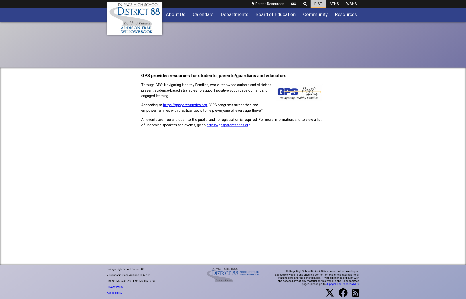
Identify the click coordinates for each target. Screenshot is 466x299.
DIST (318, 4)
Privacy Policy (115, 287)
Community (315, 14)
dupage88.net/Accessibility (342, 284)
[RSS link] (353, 295)
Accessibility (114, 292)
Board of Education (276, 14)
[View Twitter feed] (328, 295)
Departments (234, 14)
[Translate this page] (294, 4)
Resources (346, 14)
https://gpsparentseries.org (185, 105)
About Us (175, 14)
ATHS (334, 4)
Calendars (203, 14)
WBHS (351, 4)
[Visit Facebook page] (341, 295)
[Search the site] (305, 4)
